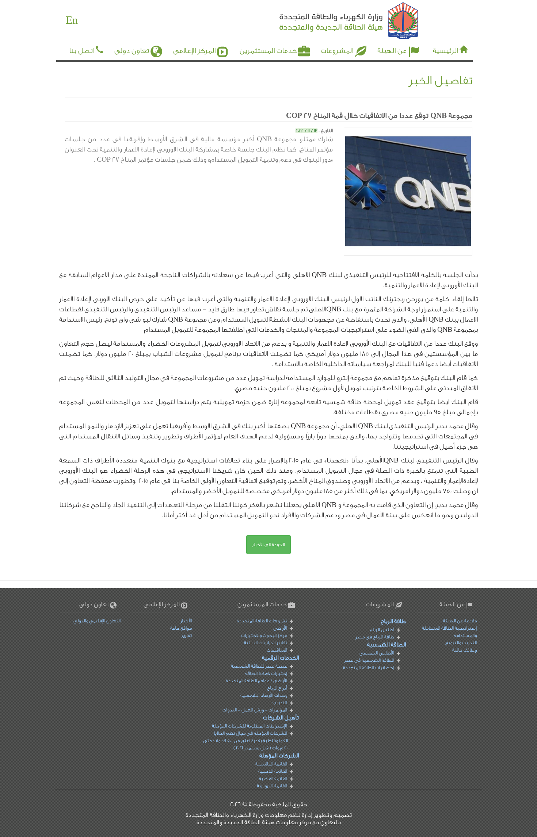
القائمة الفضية (273, 778)
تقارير (186, 635)
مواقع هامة (181, 628)
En (72, 20)
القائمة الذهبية (272, 771)
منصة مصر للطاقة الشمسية (259, 666)
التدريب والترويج (461, 642)
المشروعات (337, 51)
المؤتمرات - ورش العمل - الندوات (254, 710)
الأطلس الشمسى (376, 653)
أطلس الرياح (381, 629)
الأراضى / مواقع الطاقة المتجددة (256, 680)
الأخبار (186, 620)
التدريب (280, 702)
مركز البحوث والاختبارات (264, 635)
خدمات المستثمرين (268, 51)
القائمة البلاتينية (271, 764)
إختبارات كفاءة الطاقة (266, 673)
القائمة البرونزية (272, 785)
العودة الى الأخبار (268, 544)
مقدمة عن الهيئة (460, 620)
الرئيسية (445, 51)
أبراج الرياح (277, 688)
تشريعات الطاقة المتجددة (262, 620)
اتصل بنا (81, 51)
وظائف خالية (464, 650)
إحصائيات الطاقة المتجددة (368, 667)
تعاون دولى (131, 51)
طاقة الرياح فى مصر (374, 637)
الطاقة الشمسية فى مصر (369, 660)
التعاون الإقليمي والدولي (97, 620)
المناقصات (277, 650)
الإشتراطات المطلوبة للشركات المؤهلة (249, 726)
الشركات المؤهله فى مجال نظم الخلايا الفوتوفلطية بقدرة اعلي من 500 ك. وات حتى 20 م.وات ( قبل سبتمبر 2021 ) (245, 740)
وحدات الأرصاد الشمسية (263, 695)
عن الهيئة (392, 51)
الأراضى (280, 628)
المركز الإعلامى (194, 51)
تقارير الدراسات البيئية (265, 642)
